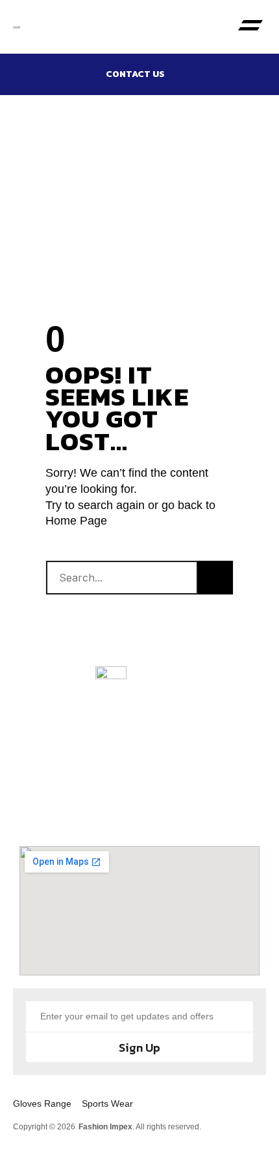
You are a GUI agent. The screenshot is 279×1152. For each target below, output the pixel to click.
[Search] (215, 577)
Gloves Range (42, 1103)
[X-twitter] (162, 810)
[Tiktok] (207, 810)
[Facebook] (71, 810)
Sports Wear (107, 1103)
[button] (250, 27)
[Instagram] (117, 810)
